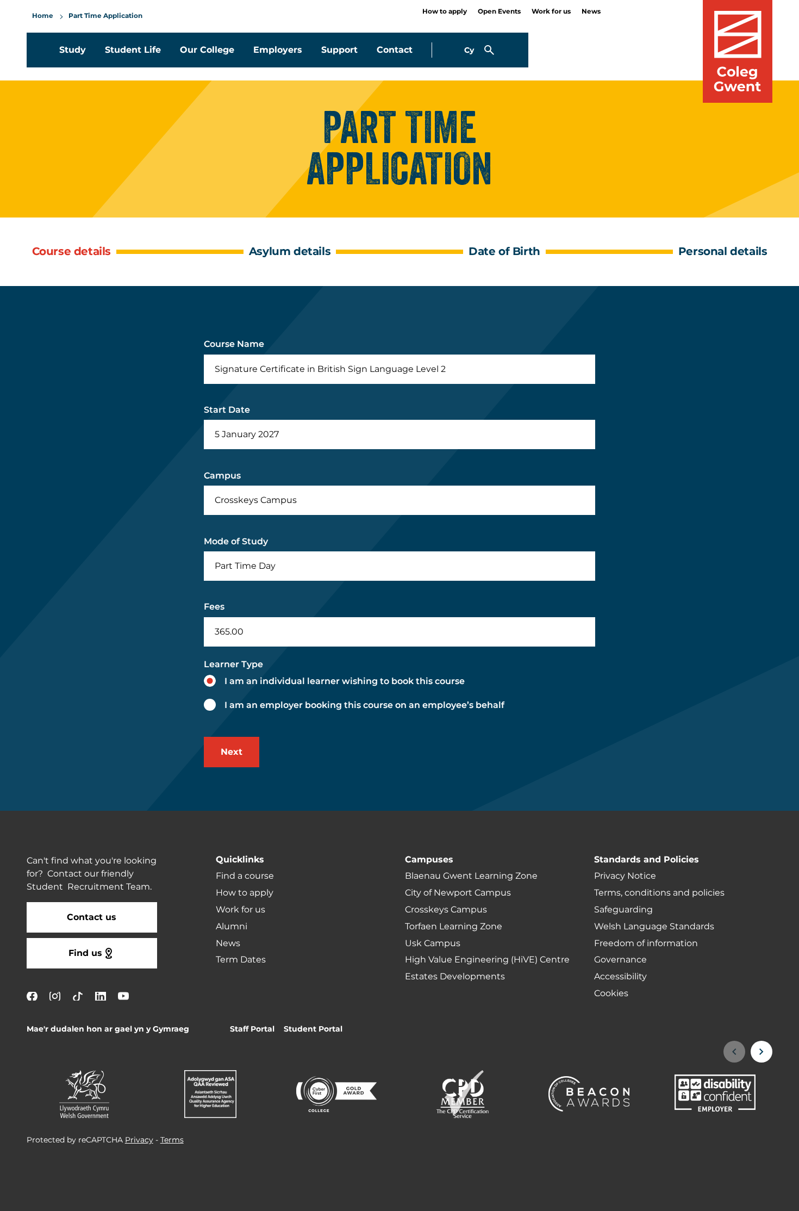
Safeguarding (623, 910)
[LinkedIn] (100, 996)
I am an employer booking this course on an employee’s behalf (364, 705)
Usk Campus (432, 943)
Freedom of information (646, 943)
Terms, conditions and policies (659, 893)
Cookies (611, 993)
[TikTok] (77, 996)
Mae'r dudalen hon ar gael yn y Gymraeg (108, 1029)
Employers (277, 50)
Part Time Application (105, 16)
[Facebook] (32, 996)
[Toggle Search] (489, 50)
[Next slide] (761, 1052)
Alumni (231, 927)
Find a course (245, 876)
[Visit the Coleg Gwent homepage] (737, 51)
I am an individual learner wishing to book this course (344, 681)
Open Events (499, 12)
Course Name (234, 344)
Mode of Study (236, 541)
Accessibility (620, 977)
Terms (172, 1140)
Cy (469, 50)
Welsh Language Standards (654, 927)
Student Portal (313, 1029)
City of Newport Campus (458, 893)
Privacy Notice (625, 876)
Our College (207, 50)
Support (339, 50)
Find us (85, 953)
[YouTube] (123, 996)
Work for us (551, 12)
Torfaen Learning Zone (453, 927)
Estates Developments (455, 977)
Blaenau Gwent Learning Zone (471, 876)
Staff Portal (252, 1029)
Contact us (91, 917)
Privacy (139, 1140)
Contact (395, 50)
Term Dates (241, 960)
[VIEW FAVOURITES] (724, 1196)
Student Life (133, 50)
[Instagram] (54, 996)
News (591, 12)
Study (72, 50)
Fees (214, 606)
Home (42, 16)
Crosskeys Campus (446, 910)
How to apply (444, 12)
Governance (620, 960)
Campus (222, 475)
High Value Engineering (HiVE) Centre (487, 960)
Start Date (227, 410)
